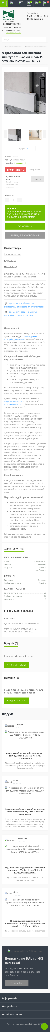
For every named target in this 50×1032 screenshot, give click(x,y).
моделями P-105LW (13, 401)
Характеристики (12, 254)
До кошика (25, 226)
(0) (28, 148)
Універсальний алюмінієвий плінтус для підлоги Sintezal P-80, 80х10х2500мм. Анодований (25, 812)
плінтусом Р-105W (12, 404)
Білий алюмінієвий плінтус (36, 47)
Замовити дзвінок (13, 33)
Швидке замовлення (25, 235)
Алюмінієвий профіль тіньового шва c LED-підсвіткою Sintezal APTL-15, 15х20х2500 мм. (25, 756)
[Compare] (45, 148)
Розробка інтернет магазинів (19, 1024)
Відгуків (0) (10, 260)
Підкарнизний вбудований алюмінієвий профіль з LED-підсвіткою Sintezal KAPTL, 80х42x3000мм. (25, 870)
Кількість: (9, 195)
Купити (38, 179)
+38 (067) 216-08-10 (11, 27)
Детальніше (17, 983)
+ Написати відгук (16, 664)
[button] (21, 3)
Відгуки (7, 714)
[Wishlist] (38, 148)
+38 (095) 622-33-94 (11, 30)
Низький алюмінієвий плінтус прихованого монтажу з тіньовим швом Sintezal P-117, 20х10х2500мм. (25, 923)
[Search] (44, 39)
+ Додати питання (16, 700)
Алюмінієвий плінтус (13, 47)
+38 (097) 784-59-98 (11, 24)
